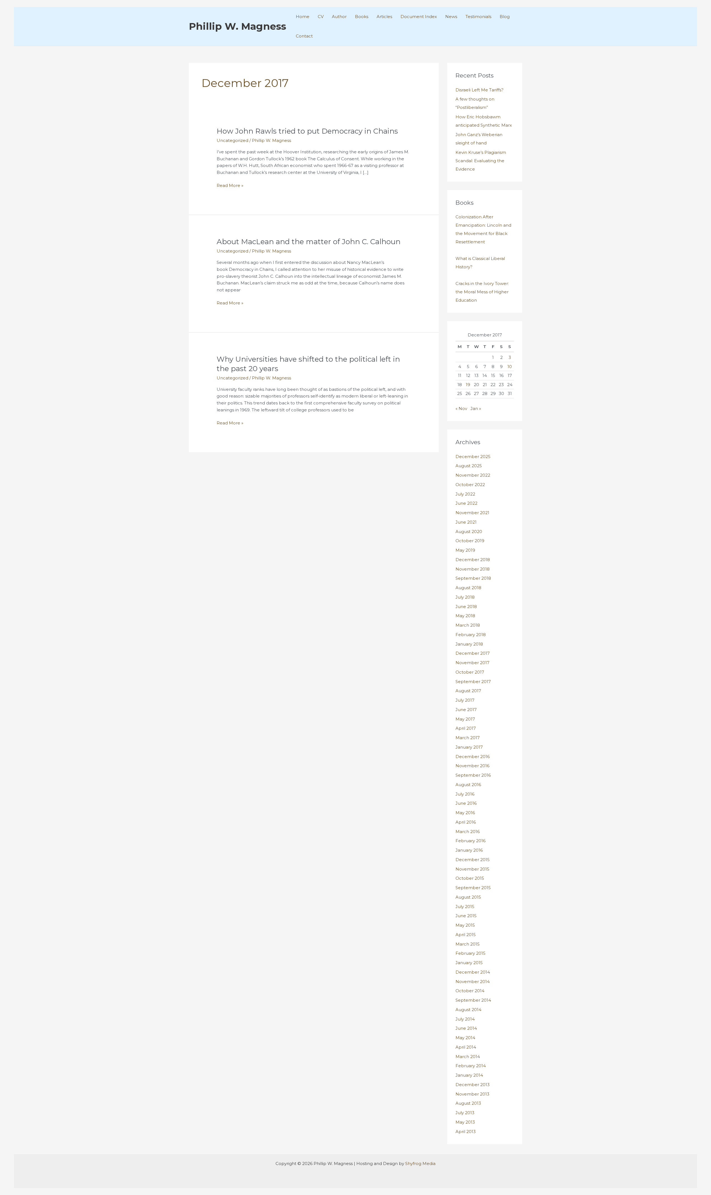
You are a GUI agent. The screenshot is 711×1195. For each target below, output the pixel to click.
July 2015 (464, 906)
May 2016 (465, 812)
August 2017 (468, 690)
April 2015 (465, 934)
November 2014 (472, 981)
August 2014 (468, 1009)
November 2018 (472, 569)
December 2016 (472, 756)
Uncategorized (232, 140)
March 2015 (467, 944)
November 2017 (472, 662)
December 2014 (472, 972)
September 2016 (473, 775)
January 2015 (469, 962)
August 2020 (468, 531)
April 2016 (465, 822)
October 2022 (470, 484)
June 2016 (466, 803)
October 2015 (469, 878)
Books (361, 16)
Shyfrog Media (420, 1163)
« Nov (461, 408)
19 (468, 384)
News (451, 16)
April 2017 (465, 728)
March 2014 (467, 1056)
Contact (304, 36)
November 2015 (472, 869)
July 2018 (465, 597)
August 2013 (468, 1103)
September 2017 (473, 681)
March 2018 (467, 625)
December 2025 (472, 456)
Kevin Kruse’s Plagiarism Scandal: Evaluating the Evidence (480, 161)
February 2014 (470, 1065)
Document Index (418, 16)
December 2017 (472, 653)
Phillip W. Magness (237, 26)
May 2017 (465, 719)
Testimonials (478, 16)
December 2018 (472, 559)
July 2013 (464, 1112)
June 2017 (466, 709)
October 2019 (469, 540)
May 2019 (465, 550)
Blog (505, 16)
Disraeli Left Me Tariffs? (479, 89)
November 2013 (472, 1094)
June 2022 (466, 503)
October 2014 (469, 990)
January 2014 (469, 1075)
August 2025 (468, 465)
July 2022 (465, 494)
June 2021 (466, 522)
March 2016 (467, 831)
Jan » (475, 408)
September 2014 (473, 1000)
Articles (384, 16)
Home (302, 16)
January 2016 (469, 850)
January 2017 (469, 747)
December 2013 (472, 1084)
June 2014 (466, 1028)
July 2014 (465, 1019)
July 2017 (464, 700)
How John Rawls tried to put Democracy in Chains (307, 131)
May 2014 (465, 1037)
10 (509, 366)
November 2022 (472, 475)
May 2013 (465, 1122)
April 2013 (465, 1131)
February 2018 (470, 634)
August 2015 (468, 897)
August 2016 (468, 784)
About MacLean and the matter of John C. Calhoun (308, 241)
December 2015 (472, 859)
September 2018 (473, 578)
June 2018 (466, 606)
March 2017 (467, 737)
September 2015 (473, 887)
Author (339, 16)
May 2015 (465, 925)
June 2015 (466, 915)
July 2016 (464, 794)
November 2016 (472, 765)
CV (321, 16)
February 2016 (470, 840)
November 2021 (472, 512)
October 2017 (469, 672)
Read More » (230, 185)
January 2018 (469, 644)
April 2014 (465, 1047)
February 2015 (470, 953)
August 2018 (468, 587)
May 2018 (465, 615)
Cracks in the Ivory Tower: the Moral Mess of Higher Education (482, 292)
